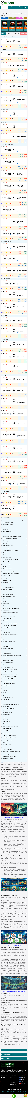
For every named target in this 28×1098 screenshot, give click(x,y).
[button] (26, 25)
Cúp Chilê (5, 315)
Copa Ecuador (6, 603)
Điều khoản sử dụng (11, 1091)
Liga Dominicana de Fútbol (8, 695)
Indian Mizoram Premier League (10, 585)
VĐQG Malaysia (6, 491)
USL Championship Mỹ (7, 568)
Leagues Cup (5, 529)
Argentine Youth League (8, 662)
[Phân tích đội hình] (4, 39)
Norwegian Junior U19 (7, 733)
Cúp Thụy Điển (6, 723)
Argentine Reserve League (9, 683)
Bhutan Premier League (8, 594)
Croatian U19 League (7, 749)
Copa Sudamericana (7, 531)
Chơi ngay (5, 27)
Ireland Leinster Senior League (9, 671)
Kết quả (11, 1079)
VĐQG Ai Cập (5, 457)
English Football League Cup (9, 616)
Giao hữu (4, 601)
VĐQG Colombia (6, 278)
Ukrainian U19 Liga (7, 580)
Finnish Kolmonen (6, 714)
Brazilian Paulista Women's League (10, 550)
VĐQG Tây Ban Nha (7, 109)
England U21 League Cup (8, 650)
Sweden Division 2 (7, 744)
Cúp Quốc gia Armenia (7, 712)
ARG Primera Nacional (7, 564)
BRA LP (4, 566)
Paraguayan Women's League (9, 678)
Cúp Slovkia (5, 605)
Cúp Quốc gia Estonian (7, 740)
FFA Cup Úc (5, 444)
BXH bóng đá (13, 1080)
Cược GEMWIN (20, 17)
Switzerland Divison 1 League (9, 596)
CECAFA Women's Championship (10, 538)
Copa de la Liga (6, 547)
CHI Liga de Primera (7, 653)
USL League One (6, 561)
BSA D (4, 639)
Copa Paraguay (6, 610)
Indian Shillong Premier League (9, 735)
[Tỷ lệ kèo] (6, 39)
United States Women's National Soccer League (13, 520)
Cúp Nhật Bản (5, 598)
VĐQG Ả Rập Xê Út (7, 632)
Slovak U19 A (5, 552)
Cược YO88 (12, 17)
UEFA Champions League (8, 49)
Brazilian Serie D (6, 592)
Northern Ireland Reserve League (10, 702)
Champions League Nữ (8, 144)
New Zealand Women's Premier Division (11, 751)
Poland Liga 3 (6, 582)
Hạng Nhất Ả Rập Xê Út (8, 697)
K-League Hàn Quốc (7, 241)
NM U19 (4, 692)
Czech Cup (5, 742)
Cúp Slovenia (5, 688)
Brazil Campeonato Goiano (8, 587)
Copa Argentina (6, 578)
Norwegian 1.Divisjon (7, 589)
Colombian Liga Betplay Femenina (10, 634)
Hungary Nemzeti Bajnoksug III (9, 737)
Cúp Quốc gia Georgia (7, 540)
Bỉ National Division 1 (7, 618)
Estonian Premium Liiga (8, 648)
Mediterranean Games (7, 575)
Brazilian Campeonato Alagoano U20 (11, 559)
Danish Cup (5, 543)
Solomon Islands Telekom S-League (11, 608)
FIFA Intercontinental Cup (8, 667)
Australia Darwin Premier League (10, 676)
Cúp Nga (4, 375)
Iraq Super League (7, 627)
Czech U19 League (7, 557)
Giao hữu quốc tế (6, 644)
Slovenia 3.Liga (6, 706)
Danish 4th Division (7, 730)
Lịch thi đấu (12, 1077)
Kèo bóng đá (13, 1082)
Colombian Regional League (9, 571)
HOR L (4, 664)
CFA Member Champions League (10, 669)
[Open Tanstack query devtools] (25, 1095)
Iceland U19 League (7, 728)
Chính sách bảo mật (22, 1091)
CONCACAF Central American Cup (10, 726)
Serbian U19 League (7, 637)
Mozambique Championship (9, 641)
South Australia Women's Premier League (12, 536)
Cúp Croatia (5, 620)
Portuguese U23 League (8, 545)
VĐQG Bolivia (5, 339)
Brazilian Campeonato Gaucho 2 (10, 623)
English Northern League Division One (11, 573)
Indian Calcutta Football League (9, 756)
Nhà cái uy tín (13, 1084)
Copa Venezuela (6, 630)
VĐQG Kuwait (5, 646)
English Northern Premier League (10, 674)
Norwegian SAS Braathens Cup (9, 625)
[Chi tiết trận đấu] (3, 39)
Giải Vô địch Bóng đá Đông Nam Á (10, 36)
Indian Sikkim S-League (8, 758)
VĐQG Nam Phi (6, 699)
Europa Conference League (9, 94)
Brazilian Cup (5, 761)
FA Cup (4, 122)
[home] (7, 2)
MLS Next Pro (6, 527)
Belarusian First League (8, 524)
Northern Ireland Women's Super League (12, 655)
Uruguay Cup (5, 716)
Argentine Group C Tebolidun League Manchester (11, 709)
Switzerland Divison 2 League (9, 534)
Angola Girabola (6, 685)
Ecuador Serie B (6, 721)
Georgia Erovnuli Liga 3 (8, 747)
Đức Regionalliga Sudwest (8, 522)
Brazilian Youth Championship (9, 681)
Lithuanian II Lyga (6, 754)
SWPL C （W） (6, 719)
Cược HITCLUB (4, 17)
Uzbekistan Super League (8, 660)
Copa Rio (5, 657)
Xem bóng (24, 33)
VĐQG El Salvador (6, 554)
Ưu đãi (4, 29)
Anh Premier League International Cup (11, 704)
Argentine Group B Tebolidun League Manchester (11, 613)
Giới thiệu (3, 1077)
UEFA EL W (5, 690)
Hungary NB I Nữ (6, 517)
